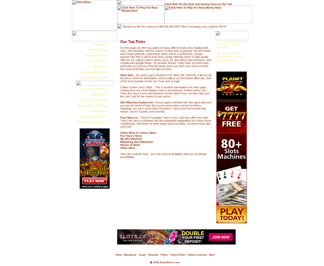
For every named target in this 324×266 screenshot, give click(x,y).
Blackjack (130, 254)
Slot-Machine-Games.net (136, 102)
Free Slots (100, 44)
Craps (142, 254)
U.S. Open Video (230, 53)
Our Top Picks (97, 49)
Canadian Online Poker (91, 122)
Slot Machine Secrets (93, 77)
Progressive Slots (95, 55)
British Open (228, 60)
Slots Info (126, 75)
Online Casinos (197, 254)
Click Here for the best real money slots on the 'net (198, 4)
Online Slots (99, 94)
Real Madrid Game (231, 56)
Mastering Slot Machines (136, 141)
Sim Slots (100, 66)
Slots (118, 254)
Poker (164, 254)
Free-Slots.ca (129, 117)
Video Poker (178, 254)
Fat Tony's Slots (131, 135)
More (212, 254)
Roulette (153, 254)
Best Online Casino (94, 116)
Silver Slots (127, 147)
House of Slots (130, 144)
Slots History (98, 60)
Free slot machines (94, 88)
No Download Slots (94, 72)
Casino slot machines (92, 99)
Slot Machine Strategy (92, 105)
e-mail (176, 154)
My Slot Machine (131, 138)
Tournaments (98, 111)
